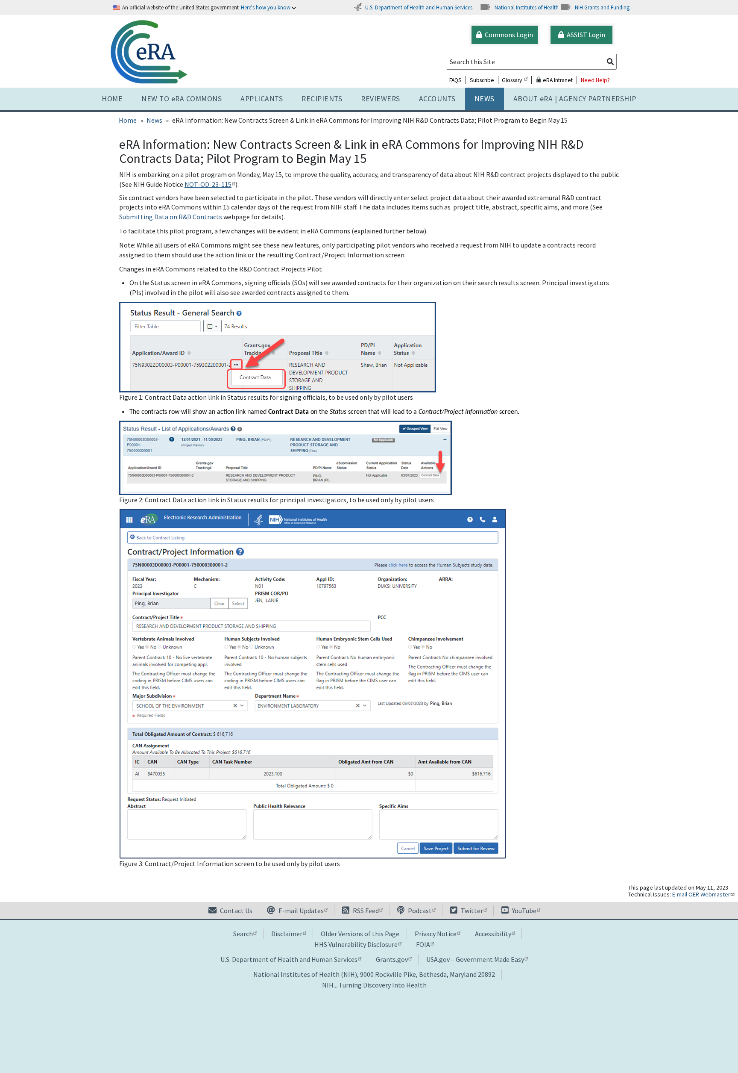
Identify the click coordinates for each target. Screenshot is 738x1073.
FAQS (455, 80)
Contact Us (235, 910)
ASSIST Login (584, 34)
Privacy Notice (436, 933)
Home (112, 98)
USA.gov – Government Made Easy (475, 959)
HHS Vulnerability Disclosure (356, 944)
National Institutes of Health (527, 7)
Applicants (261, 98)
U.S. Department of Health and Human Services (418, 7)
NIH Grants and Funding (602, 7)
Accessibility (493, 933)
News (484, 98)
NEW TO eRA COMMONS (181, 98)
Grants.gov (392, 959)
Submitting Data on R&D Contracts (170, 216)
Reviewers (380, 98)
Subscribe (482, 80)
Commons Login (507, 34)
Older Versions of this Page (360, 933)
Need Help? (595, 80)
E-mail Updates (300, 910)
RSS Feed (365, 910)
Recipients (322, 98)
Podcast (419, 910)
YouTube (523, 910)
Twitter (471, 910)
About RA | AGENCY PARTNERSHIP (574, 98)
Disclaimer (286, 933)
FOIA (423, 944)
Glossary (512, 80)
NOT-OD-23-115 (207, 184)
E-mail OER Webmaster (701, 894)
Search (243, 933)
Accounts (437, 98)
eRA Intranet (557, 80)
